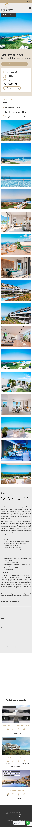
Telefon (3, 618)
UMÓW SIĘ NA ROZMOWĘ (12, 88)
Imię (2, 609)
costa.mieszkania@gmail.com (18, 814)
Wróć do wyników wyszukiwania (16, 64)
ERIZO (23, 820)
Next (28, 718)
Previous (4, 718)
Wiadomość (4, 637)
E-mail (2, 627)
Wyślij (7, 647)
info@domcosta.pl (15, 812)
